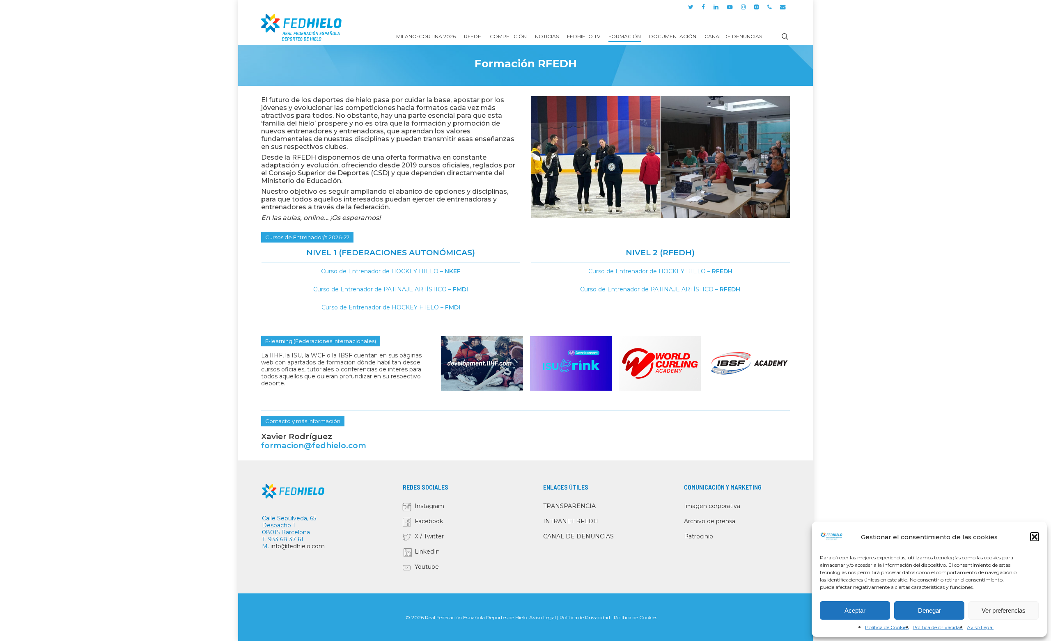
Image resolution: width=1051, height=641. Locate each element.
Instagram (429, 506)
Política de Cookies (887, 627)
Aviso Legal (980, 627)
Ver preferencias (1004, 610)
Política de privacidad (938, 627)
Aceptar (854, 610)
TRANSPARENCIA (569, 506)
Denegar (929, 610)
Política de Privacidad (585, 617)
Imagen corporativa (712, 506)
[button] (1034, 537)
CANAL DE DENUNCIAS (578, 536)
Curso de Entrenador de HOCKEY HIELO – (391, 271)
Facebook (429, 521)
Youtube (427, 566)
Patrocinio (698, 536)
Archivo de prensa (709, 521)
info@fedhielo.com (298, 546)
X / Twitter (429, 536)
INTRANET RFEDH (570, 521)
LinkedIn (427, 551)
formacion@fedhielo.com (313, 445)
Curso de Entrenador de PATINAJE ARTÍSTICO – (390, 289)
